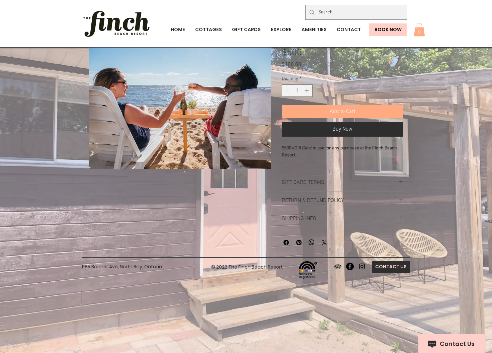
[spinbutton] (297, 90)
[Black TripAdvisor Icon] (338, 266)
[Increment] (307, 90)
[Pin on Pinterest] (299, 242)
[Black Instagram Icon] (362, 266)
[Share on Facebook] (286, 242)
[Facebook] (350, 266)
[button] (419, 30)
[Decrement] (287, 90)
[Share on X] (324, 242)
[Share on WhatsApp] (312, 242)
